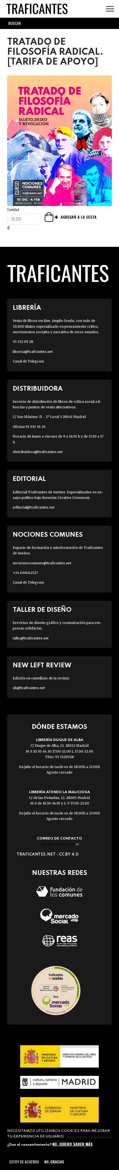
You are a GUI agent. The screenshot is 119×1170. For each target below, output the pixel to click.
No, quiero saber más (72, 1144)
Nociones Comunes (48, 535)
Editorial (29, 479)
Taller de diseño (42, 610)
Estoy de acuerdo (24, 1161)
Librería (27, 308)
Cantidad (13, 209)
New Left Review (42, 665)
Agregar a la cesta (52, 217)
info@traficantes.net (60, 844)
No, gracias (54, 1161)
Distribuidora (38, 389)
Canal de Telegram (28, 361)
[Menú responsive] (110, 9)
